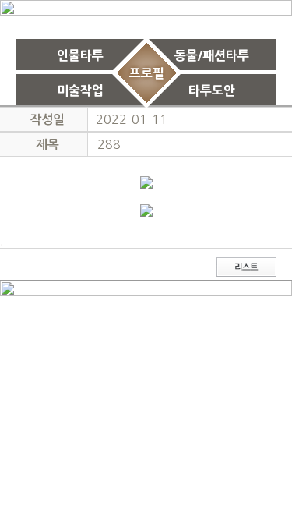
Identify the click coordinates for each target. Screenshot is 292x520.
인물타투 (80, 55)
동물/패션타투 (211, 55)
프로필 (146, 72)
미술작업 (80, 90)
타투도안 (211, 90)
